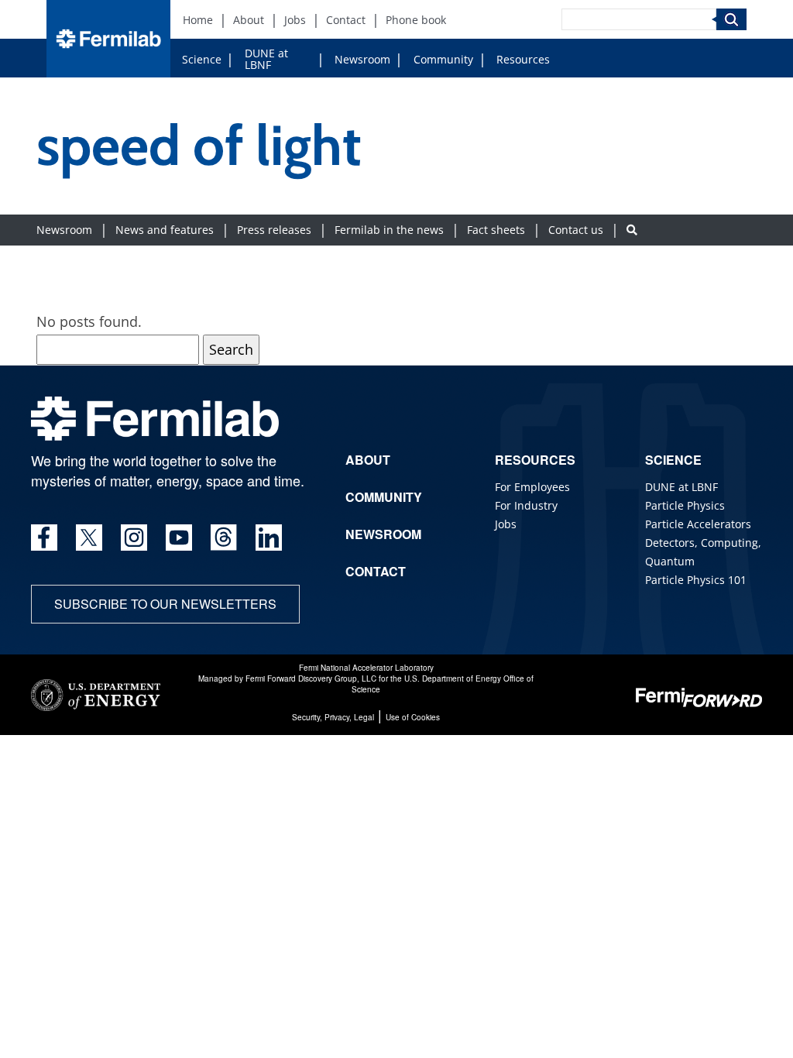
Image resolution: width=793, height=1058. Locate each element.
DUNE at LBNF (266, 58)
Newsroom (362, 59)
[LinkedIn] (269, 537)
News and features (164, 229)
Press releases (274, 229)
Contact (346, 20)
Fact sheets (496, 229)
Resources (523, 59)
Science (201, 59)
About (248, 20)
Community (443, 59)
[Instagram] (134, 537)
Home (198, 20)
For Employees (532, 486)
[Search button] (632, 229)
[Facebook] (44, 537)
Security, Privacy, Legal (333, 717)
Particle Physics (685, 505)
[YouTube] (179, 537)
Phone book (416, 20)
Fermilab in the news (389, 229)
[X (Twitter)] (89, 537)
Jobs (295, 20)
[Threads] (224, 537)
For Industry (526, 505)
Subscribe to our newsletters (165, 604)
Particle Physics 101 (696, 579)
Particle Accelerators (698, 524)
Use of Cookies (413, 717)
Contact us (575, 229)
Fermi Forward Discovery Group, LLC (310, 678)
